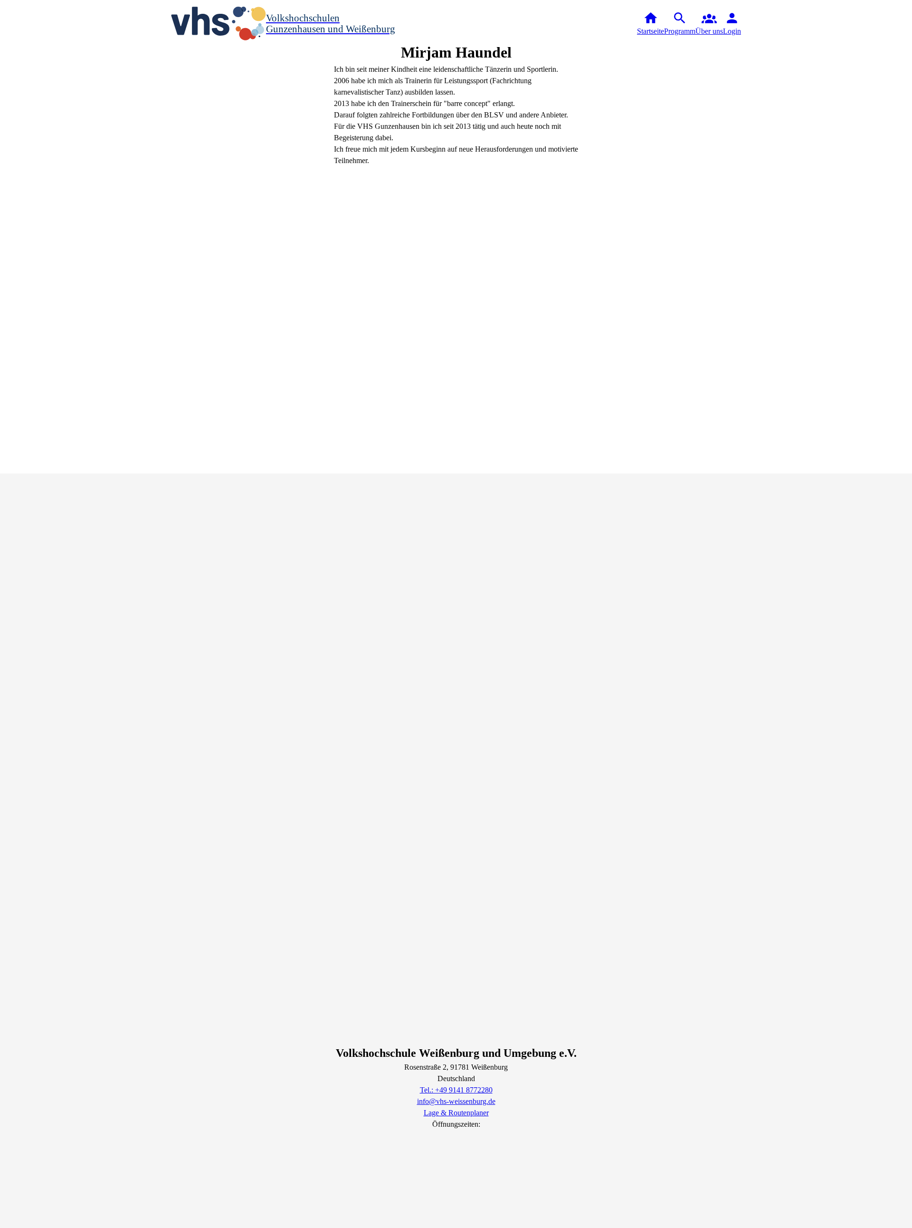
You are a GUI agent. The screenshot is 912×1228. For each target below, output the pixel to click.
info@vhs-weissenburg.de (456, 1101)
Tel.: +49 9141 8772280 (456, 1090)
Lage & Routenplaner (456, 1113)
